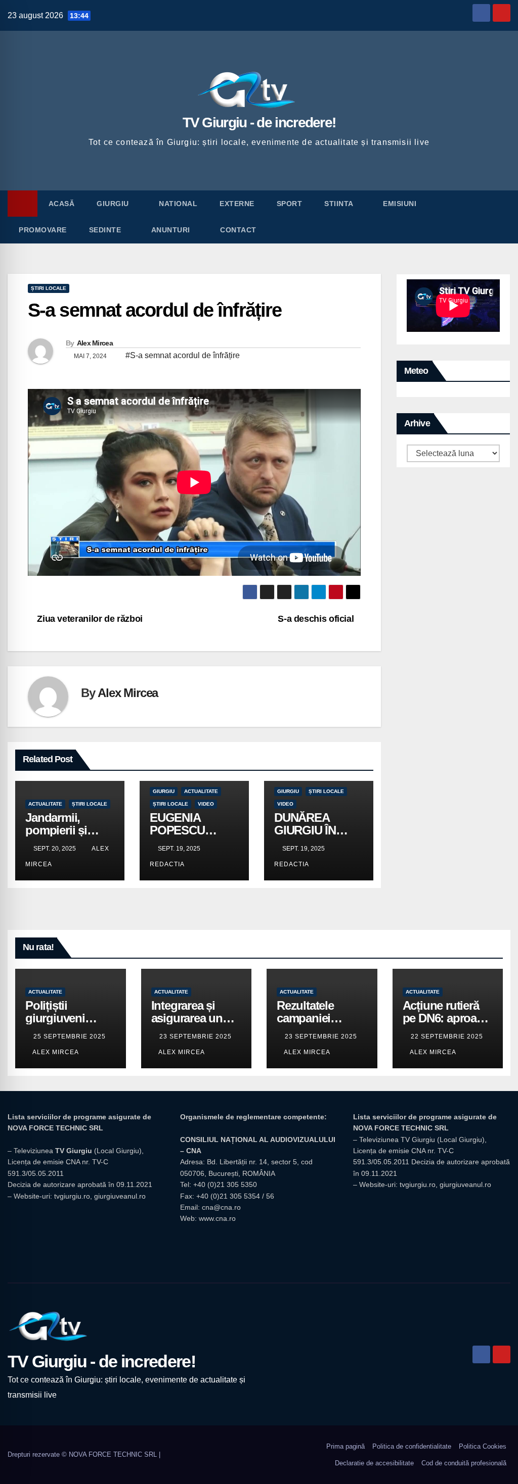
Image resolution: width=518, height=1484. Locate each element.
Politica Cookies (482, 1446)
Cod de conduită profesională (463, 1463)
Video (206, 804)
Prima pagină (345, 1446)
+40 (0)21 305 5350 (225, 1184)
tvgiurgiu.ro (72, 1196)
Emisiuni (401, 204)
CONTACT (238, 230)
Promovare (43, 230)
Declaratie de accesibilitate (374, 1463)
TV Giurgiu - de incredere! (259, 122)
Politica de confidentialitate (411, 1446)
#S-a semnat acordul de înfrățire (182, 355)
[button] (503, 216)
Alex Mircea (95, 343)
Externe (237, 204)
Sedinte (106, 230)
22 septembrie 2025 (447, 1036)
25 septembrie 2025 (69, 1036)
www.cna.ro (217, 1218)
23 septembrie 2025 (195, 1036)
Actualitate (45, 804)
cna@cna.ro (221, 1207)
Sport (290, 204)
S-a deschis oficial (316, 618)
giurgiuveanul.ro (120, 1196)
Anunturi (172, 230)
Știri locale (48, 288)
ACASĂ (62, 204)
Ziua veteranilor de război (89, 618)
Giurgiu (114, 204)
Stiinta (339, 204)
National (178, 204)
